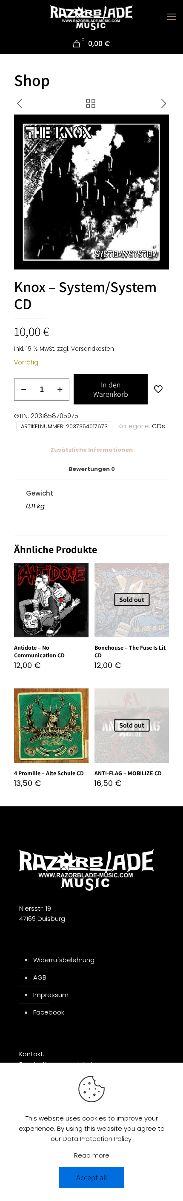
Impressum (51, 994)
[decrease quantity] (23, 389)
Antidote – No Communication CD (39, 651)
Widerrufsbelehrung (63, 959)
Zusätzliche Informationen (92, 450)
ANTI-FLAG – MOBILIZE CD (128, 773)
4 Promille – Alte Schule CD (49, 773)
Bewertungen (92, 469)
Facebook (48, 1012)
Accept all (91, 1177)
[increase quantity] (59, 389)
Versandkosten (92, 349)
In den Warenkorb (110, 389)
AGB (39, 977)
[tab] (91, 450)
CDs (158, 425)
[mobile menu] (171, 17)
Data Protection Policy (97, 1138)
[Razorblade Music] (91, 17)
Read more (91, 1155)
